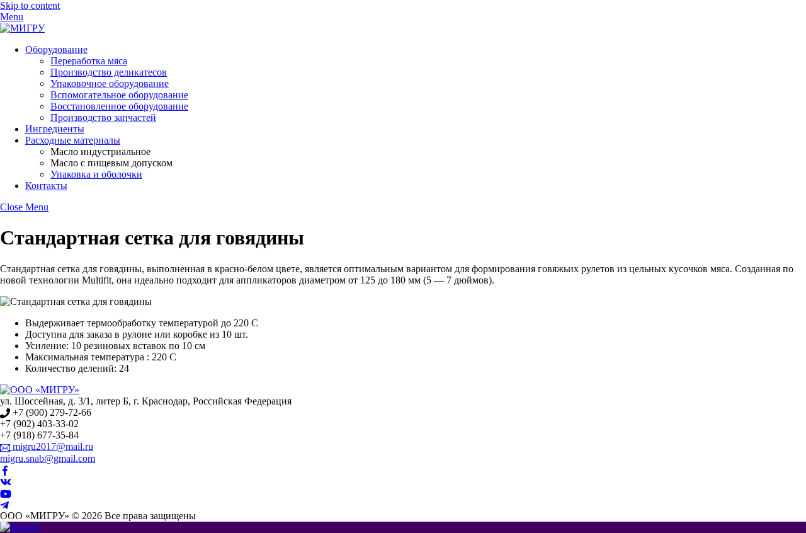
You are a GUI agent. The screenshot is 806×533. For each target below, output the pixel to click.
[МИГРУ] (22, 28)
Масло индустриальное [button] (100, 151)
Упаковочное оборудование (109, 83)
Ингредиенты (54, 128)
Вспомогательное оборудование (119, 94)
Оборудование (56, 49)
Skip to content (30, 5)
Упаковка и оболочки (96, 174)
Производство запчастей (103, 117)
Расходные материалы (72, 140)
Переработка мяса (88, 60)
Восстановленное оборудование (119, 106)
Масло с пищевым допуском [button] (111, 163)
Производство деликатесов (108, 72)
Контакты (46, 185)
